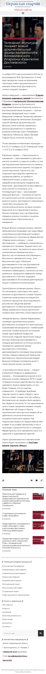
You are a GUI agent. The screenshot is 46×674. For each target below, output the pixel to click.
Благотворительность (11, 616)
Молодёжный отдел (11, 584)
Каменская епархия (11, 577)
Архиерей (6, 612)
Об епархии (7, 605)
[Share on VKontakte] (31, 480)
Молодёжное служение (38, 512)
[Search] (41, 633)
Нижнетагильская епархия (14, 573)
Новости (36, 38)
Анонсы (8, 38)
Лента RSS (7, 660)
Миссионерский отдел (12, 588)
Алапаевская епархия (11, 580)
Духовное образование (22, 38)
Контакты (6, 626)
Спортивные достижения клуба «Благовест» (14, 514)
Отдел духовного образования (15, 595)
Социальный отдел (10, 591)
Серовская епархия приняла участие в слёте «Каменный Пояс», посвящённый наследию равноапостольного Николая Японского (16, 543)
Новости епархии (36, 498)
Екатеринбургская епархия (14, 570)
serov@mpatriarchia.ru (17, 656)
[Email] (36, 480)
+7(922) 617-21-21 (10, 652)
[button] (23, 13)
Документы (7, 623)
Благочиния (7, 619)
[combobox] (19, 633)
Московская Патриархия (13, 566)
